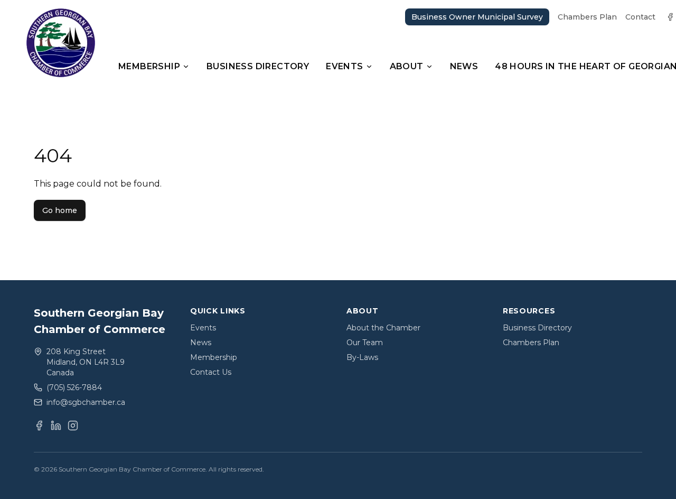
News (464, 66)
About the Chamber (383, 327)
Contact (640, 17)
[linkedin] (56, 425)
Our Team (364, 342)
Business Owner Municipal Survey (477, 17)
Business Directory (257, 66)
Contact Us (210, 372)
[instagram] (73, 425)
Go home (59, 210)
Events (344, 66)
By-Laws (362, 357)
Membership (149, 66)
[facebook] (670, 17)
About (407, 66)
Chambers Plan (587, 17)
